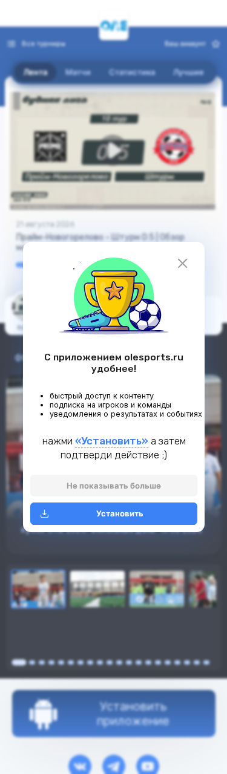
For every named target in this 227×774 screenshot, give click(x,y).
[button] (113, 295)
